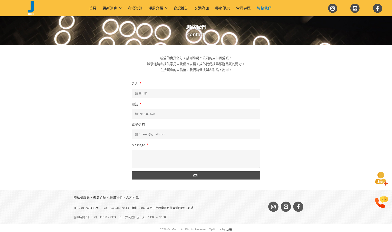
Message (139, 145)
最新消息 (109, 8)
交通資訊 (201, 8)
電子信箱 (138, 124)
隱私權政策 (82, 197)
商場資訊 (135, 8)
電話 (135, 104)
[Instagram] (332, 8)
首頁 (92, 8)
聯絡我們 (264, 8)
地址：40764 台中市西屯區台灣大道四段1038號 (162, 208)
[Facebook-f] (377, 8)
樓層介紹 (155, 8)
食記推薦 (181, 8)
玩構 (229, 229)
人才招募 (132, 197)
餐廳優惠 (222, 8)
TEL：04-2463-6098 (86, 208)
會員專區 (243, 8)
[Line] (355, 8)
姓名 (135, 83)
